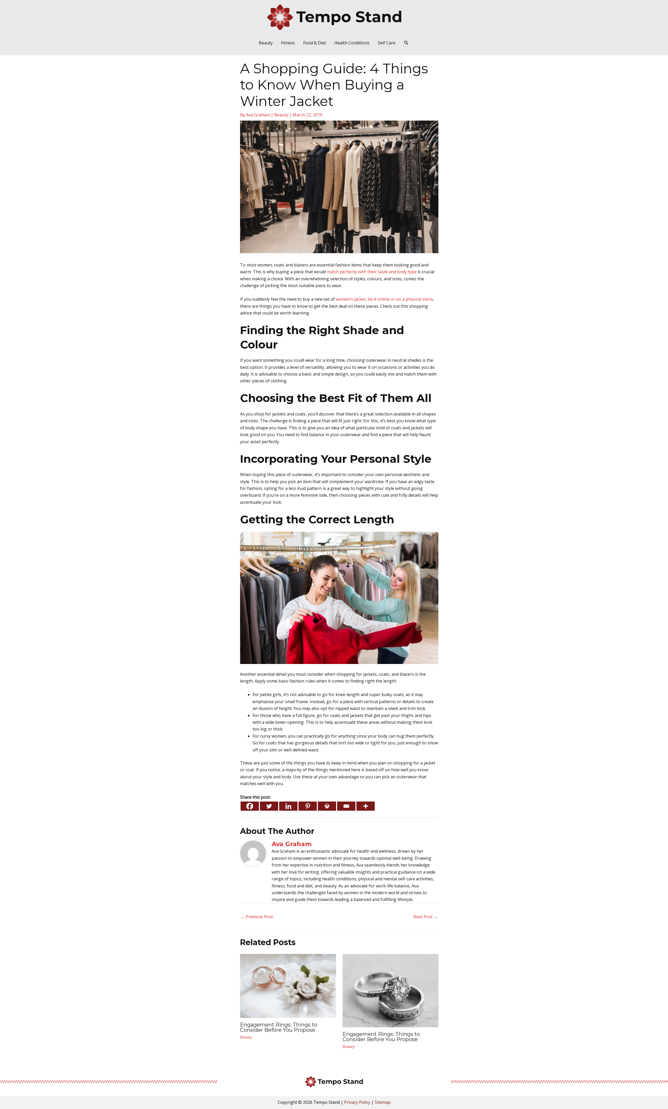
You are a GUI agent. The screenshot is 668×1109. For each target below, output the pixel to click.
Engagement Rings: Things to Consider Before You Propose (278, 1027)
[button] (406, 43)
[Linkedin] (288, 806)
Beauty (281, 115)
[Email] (346, 806)
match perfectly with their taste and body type (371, 272)
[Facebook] (250, 806)
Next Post (425, 917)
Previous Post (257, 917)
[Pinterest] (308, 806)
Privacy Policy (357, 1102)
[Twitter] (269, 806)
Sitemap (383, 1102)
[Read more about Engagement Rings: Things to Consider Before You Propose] (288, 985)
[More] (365, 806)
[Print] (327, 806)
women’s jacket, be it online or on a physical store (384, 299)
